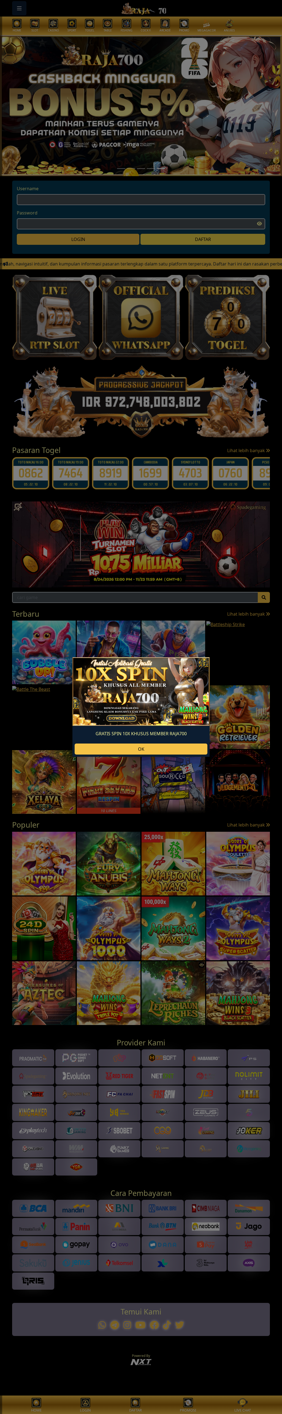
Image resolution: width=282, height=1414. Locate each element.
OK (141, 749)
